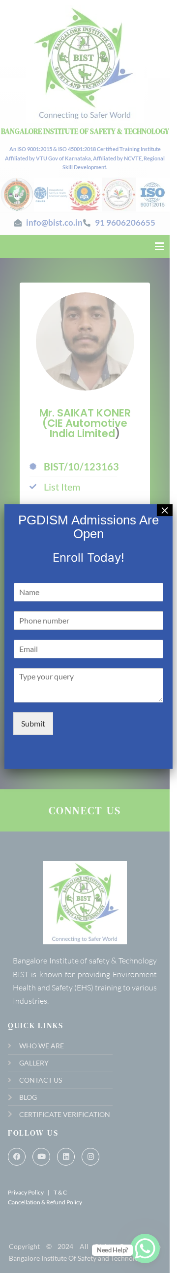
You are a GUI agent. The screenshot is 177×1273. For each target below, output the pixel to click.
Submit (33, 723)
